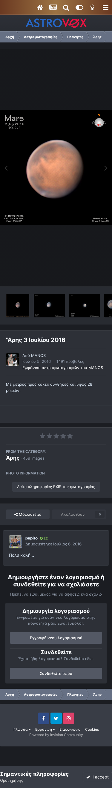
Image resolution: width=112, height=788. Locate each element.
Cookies (92, 729)
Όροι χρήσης (11, 780)
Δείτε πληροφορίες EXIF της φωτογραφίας (56, 486)
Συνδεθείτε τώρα (56, 673)
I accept (99, 776)
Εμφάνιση (44, 729)
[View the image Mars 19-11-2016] (84, 305)
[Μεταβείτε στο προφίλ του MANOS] (12, 359)
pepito (31, 538)
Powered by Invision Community (56, 734)
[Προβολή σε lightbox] (56, 167)
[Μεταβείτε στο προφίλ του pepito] (15, 541)
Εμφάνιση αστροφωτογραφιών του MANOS (62, 367)
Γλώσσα (21, 729)
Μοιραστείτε (29, 514)
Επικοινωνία (70, 729)
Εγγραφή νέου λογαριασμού (56, 637)
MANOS (38, 355)
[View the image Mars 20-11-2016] (49, 305)
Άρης (12, 458)
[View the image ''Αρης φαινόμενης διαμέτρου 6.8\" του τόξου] (17, 305)
